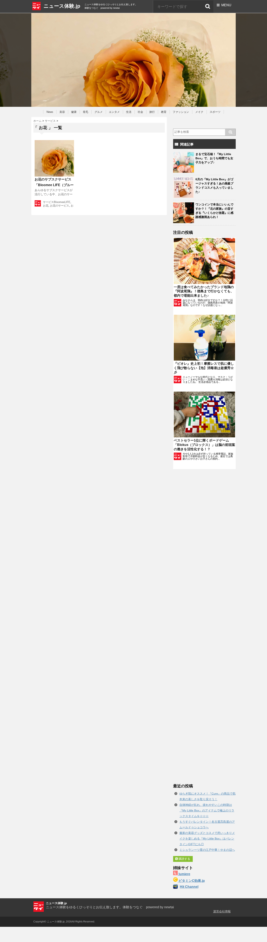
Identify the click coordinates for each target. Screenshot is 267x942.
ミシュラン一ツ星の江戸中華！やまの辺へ (207, 849)
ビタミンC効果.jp (191, 880)
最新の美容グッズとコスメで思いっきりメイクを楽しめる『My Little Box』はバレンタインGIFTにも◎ (207, 838)
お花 (45, 205)
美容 (62, 111)
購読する (184, 858)
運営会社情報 (222, 911)
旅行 (152, 111)
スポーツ (215, 111)
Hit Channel (189, 886)
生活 (128, 111)
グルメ (98, 111)
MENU (225, 5)
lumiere (184, 874)
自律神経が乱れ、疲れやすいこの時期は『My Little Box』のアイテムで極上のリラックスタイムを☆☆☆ (206, 810)
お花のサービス (59, 205)
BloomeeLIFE (62, 202)
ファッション (181, 111)
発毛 (85, 111)
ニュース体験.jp (62, 6)
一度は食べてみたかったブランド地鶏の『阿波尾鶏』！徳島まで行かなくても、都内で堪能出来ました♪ (204, 291)
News (50, 111)
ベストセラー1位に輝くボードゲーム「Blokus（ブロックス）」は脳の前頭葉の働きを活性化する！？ (204, 445)
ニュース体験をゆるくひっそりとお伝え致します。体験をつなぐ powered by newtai (110, 907)
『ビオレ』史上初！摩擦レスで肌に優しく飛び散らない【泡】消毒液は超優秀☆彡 (204, 368)
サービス (50, 120)
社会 (140, 111)
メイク (199, 111)
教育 (163, 111)
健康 (74, 111)
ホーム (37, 120)
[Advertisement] (204, 626)
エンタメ (114, 111)
